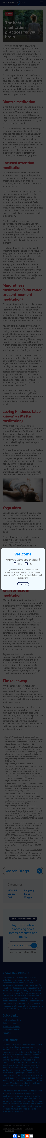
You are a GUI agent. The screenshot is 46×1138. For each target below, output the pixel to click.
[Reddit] (27, 1136)
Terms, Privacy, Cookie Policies (26, 575)
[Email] (31, 1136)
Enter (23, 584)
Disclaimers (23, 578)
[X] (19, 1136)
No (30, 563)
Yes (20, 563)
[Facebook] (15, 1136)
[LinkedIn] (23, 1136)
